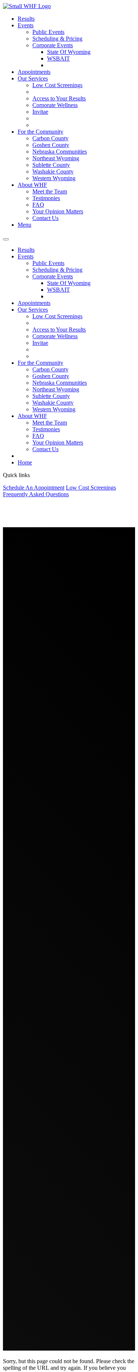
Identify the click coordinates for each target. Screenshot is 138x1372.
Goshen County (50, 145)
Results (26, 19)
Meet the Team (49, 191)
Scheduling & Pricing (57, 38)
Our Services (33, 78)
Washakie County (53, 171)
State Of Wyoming (69, 52)
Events (25, 25)
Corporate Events (52, 45)
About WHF (32, 185)
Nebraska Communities (59, 151)
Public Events (48, 32)
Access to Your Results (59, 98)
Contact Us (45, 218)
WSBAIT (58, 58)
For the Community (40, 131)
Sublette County (51, 165)
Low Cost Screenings (57, 85)
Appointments (34, 72)
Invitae (40, 112)
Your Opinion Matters (57, 211)
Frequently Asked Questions (36, 494)
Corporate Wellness (55, 105)
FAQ (38, 205)
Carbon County (50, 138)
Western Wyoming (53, 178)
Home (25, 462)
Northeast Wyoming (55, 158)
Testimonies (46, 198)
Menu (24, 225)
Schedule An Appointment (33, 487)
